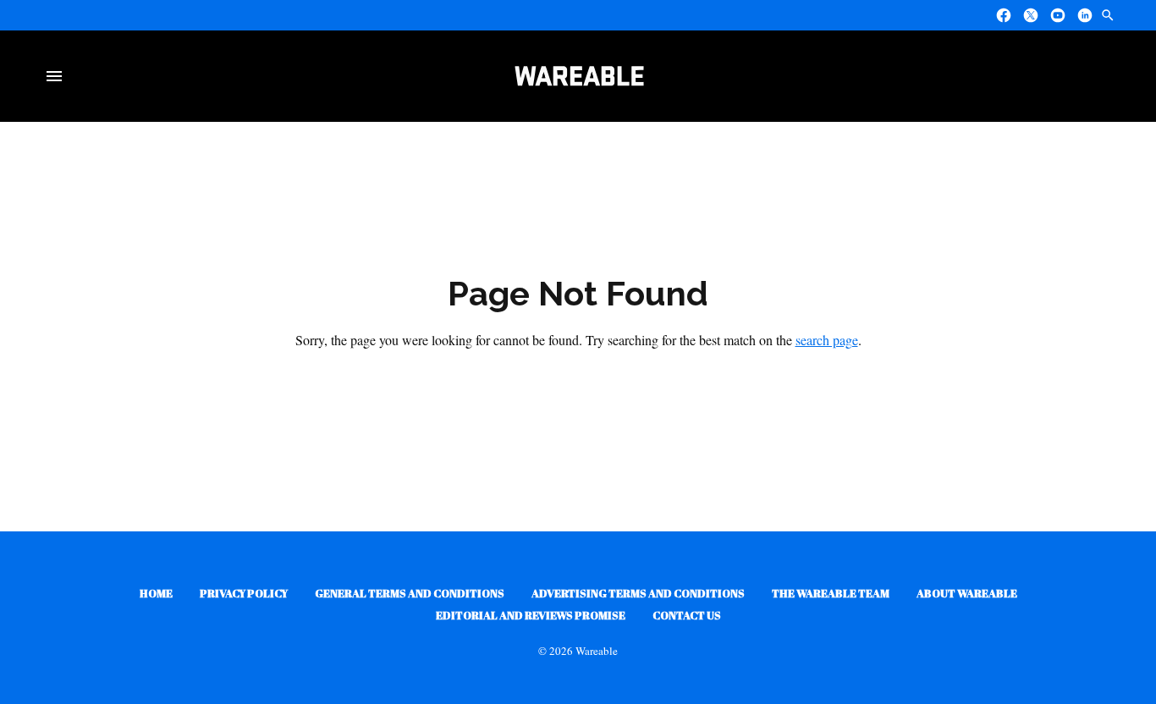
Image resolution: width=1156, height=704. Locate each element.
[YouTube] (1058, 15)
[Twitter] (1031, 15)
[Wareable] (579, 76)
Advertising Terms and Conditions (638, 593)
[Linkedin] (1085, 15)
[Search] (1108, 15)
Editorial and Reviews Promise (530, 615)
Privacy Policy (244, 593)
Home (156, 593)
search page (826, 340)
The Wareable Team (830, 593)
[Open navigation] (57, 76)
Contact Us (686, 615)
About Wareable (967, 593)
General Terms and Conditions (409, 593)
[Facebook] (1004, 15)
